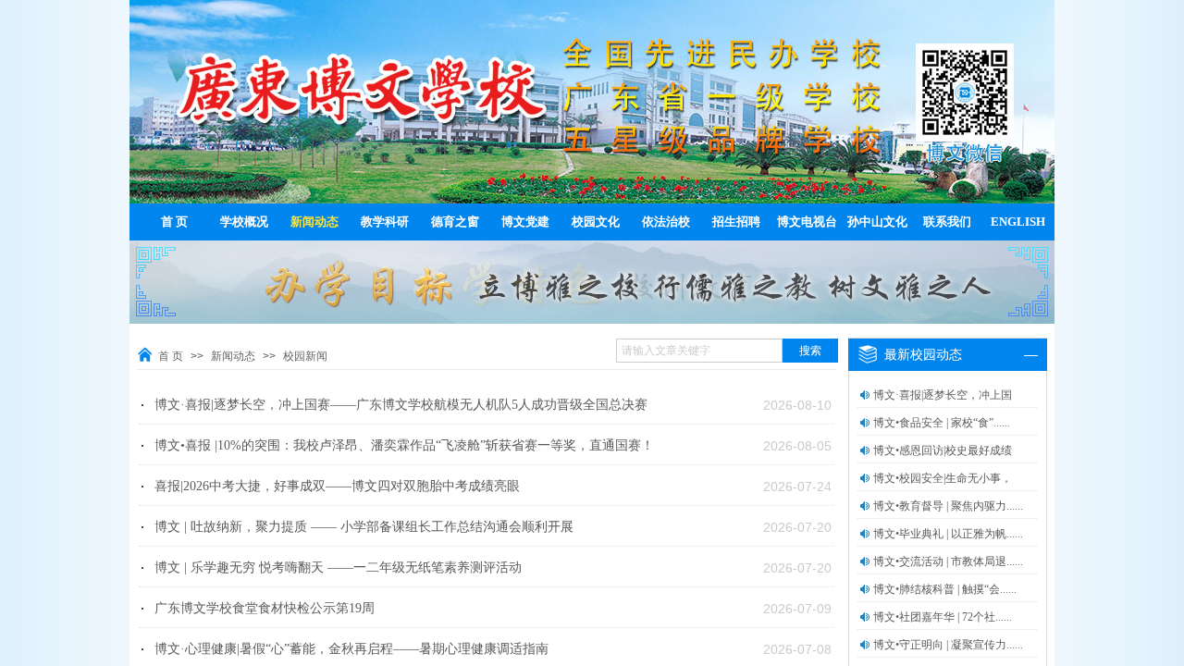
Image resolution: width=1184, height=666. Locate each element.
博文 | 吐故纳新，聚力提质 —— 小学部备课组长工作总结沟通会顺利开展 (364, 527)
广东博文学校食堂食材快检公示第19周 (264, 608)
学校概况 (244, 221)
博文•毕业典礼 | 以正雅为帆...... (948, 533)
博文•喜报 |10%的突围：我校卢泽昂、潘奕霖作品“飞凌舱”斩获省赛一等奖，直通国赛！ (404, 445)
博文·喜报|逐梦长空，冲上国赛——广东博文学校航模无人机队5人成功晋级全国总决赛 (401, 405)
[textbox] (699, 351)
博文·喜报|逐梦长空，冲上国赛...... (942, 407)
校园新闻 (305, 356)
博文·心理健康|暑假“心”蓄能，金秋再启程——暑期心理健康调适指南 (351, 649)
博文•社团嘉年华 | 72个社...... (942, 616)
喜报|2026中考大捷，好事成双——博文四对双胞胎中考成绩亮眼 (337, 486)
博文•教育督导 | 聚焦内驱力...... (948, 506)
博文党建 (525, 221)
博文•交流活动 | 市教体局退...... (948, 561)
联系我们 (947, 221)
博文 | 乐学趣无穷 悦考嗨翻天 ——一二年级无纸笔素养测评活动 (338, 567)
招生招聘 (736, 221)
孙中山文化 (877, 221)
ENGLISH (1018, 221)
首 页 (174, 221)
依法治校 (666, 221)
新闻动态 (314, 221)
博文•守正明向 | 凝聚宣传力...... (948, 644)
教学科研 (385, 221)
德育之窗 (455, 221)
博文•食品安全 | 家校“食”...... (941, 422)
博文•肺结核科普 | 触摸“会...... (945, 589)
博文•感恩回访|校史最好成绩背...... (942, 462)
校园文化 (596, 221)
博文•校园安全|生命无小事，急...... (942, 490)
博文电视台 (807, 221)
